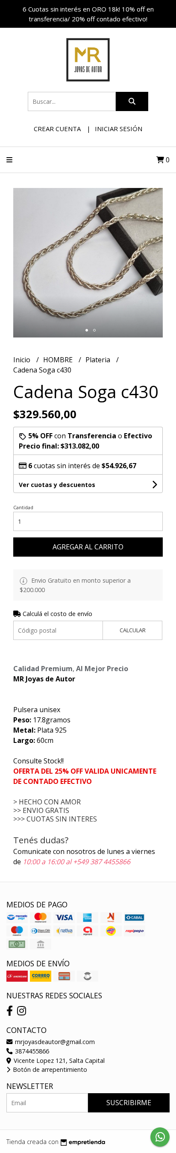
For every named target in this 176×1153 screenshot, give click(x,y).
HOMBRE (58, 359)
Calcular (133, 630)
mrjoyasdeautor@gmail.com (54, 1042)
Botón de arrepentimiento (49, 1069)
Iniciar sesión (118, 128)
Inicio (22, 359)
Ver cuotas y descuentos (57, 485)
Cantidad (23, 507)
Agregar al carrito (88, 547)
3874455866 (31, 1051)
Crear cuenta (57, 128)
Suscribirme (128, 1102)
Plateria (98, 359)
